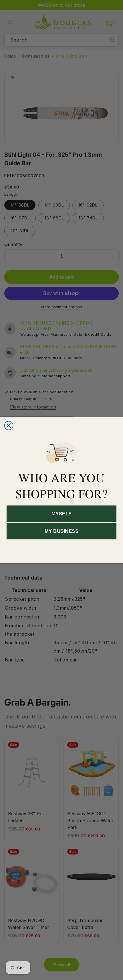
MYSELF (61, 513)
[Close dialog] (8, 425)
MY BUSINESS (61, 531)
